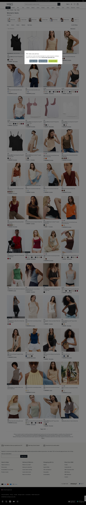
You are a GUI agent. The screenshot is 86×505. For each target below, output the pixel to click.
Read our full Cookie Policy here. (48, 57)
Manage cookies (33, 60)
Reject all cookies (43, 60)
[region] (43, 57)
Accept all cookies (53, 60)
